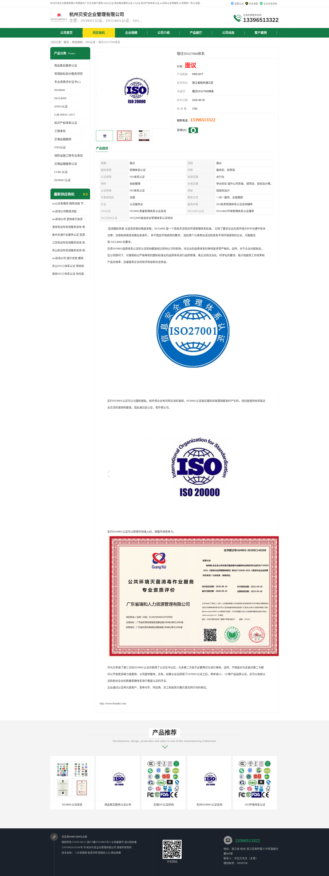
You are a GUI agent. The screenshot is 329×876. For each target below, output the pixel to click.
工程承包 (60, 131)
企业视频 (131, 32)
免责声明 (92, 852)
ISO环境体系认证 (209, 804)
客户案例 (261, 32)
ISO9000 (59, 90)
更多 (85, 194)
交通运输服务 (62, 139)
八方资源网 (81, 852)
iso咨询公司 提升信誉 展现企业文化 (70, 258)
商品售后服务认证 (65, 65)
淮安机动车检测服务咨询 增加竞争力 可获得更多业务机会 (70, 227)
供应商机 (99, 32)
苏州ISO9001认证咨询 (163, 804)
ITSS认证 (60, 147)
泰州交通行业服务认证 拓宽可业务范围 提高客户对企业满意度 (70, 234)
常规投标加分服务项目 (68, 73)
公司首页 (66, 32)
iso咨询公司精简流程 (64, 211)
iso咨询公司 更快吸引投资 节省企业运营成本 (70, 219)
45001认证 (61, 106)
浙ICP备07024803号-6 (99, 842)
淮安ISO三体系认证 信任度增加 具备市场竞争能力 (70, 273)
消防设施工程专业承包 (68, 155)
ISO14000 (60, 98)
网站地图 (116, 852)
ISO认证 (90, 42)
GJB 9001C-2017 (64, 114)
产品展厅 (196, 32)
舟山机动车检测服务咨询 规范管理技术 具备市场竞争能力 (70, 250)
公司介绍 (163, 32)
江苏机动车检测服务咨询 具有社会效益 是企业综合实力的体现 (70, 242)
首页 (66, 42)
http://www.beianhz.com (113, 703)
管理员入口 (104, 852)
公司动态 (228, 32)
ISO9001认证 (62, 180)
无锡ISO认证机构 (118, 804)
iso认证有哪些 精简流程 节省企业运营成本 (70, 203)
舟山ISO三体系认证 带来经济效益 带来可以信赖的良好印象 (70, 266)
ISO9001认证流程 (255, 804)
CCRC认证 (61, 172)
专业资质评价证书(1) (67, 81)
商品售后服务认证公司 (72, 804)
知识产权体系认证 (65, 122)
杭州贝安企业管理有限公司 (101, 847)
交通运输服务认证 (65, 163)
